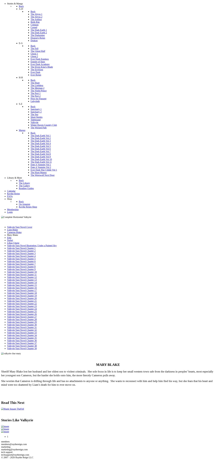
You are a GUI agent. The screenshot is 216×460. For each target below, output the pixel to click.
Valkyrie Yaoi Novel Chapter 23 (22, 306)
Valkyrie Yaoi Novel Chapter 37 (22, 343)
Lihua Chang (13, 243)
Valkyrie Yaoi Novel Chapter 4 (21, 256)
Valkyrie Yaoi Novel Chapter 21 (22, 301)
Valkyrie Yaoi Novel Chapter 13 (22, 280)
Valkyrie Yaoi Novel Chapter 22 (22, 303)
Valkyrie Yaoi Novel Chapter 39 (22, 348)
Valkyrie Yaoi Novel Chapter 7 (21, 264)
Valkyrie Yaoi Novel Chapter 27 (22, 317)
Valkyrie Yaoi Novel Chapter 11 (22, 274)
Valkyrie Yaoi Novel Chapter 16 (22, 288)
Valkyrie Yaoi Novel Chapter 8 (21, 266)
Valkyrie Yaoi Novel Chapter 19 (22, 295)
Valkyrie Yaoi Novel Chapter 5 (21, 258)
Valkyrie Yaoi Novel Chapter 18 (22, 293)
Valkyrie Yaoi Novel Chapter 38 (22, 346)
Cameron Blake (14, 232)
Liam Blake (12, 229)
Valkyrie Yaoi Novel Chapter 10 (22, 272)
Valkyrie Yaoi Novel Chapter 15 (22, 285)
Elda (9, 237)
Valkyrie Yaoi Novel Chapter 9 (21, 269)
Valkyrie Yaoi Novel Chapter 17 (22, 290)
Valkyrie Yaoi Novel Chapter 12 (22, 277)
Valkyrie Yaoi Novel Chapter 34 (22, 335)
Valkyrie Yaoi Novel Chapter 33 (22, 332)
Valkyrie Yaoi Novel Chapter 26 (22, 314)
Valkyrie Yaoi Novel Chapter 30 (22, 324)
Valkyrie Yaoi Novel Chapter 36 (22, 340)
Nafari (10, 240)
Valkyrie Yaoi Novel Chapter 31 (22, 327)
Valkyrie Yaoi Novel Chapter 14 (22, 282)
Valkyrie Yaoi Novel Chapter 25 (22, 311)
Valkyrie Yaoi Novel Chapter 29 (22, 322)
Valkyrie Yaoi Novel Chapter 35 (22, 338)
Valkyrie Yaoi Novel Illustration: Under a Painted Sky (32, 245)
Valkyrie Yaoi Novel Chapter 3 (21, 253)
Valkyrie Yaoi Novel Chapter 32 (22, 330)
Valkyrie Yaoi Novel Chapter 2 (21, 251)
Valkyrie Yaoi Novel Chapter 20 (22, 298)
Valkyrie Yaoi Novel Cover (19, 227)
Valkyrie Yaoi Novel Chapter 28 (22, 319)
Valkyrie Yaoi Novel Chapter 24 (22, 309)
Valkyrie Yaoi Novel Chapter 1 (21, 248)
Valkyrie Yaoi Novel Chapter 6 (21, 261)
